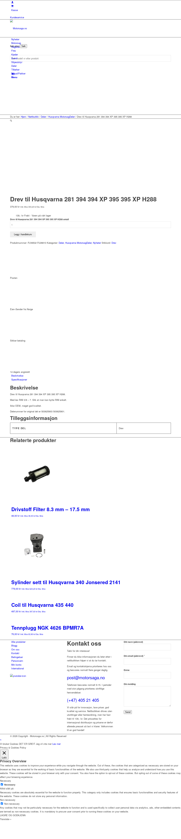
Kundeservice (17, 17)
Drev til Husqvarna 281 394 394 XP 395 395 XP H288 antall (39, 219)
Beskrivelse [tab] (17, 375)
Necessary (9, 784)
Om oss (15, 649)
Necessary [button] (5, 780)
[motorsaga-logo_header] (36, 28)
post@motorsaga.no (86, 677)
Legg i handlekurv (23, 234)
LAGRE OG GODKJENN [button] (12, 815)
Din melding (130, 684)
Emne (127, 670)
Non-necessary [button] (7, 799)
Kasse (14, 10)
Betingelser (17, 657)
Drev (114, 242)
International (17, 668)
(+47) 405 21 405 (83, 700)
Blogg (14, 645)
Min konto (16, 664)
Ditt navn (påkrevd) (133, 641)
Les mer (56, 743)
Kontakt (15, 653)
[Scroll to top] (0, 739)
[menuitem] (91, 39)
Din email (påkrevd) (134, 655)
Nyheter (97, 242)
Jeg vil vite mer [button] (44, 743)
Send (127, 712)
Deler (61, 242)
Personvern (17, 660)
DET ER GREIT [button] (27, 743)
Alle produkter (18, 641)
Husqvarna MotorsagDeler (78, 242)
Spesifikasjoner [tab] (19, 379)
